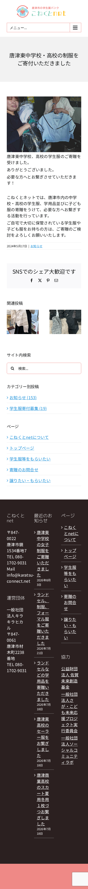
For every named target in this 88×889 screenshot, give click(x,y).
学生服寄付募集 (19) (28, 408)
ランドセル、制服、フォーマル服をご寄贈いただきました (43, 618)
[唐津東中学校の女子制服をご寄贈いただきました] (23, 313)
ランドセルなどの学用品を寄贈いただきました (43, 681)
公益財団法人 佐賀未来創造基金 (70, 678)
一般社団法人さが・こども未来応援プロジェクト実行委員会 (69, 712)
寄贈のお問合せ (23, 469)
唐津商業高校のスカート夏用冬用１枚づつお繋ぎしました (43, 799)
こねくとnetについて (29, 437)
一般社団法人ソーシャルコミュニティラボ (69, 750)
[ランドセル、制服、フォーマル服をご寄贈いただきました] (65, 313)
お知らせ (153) (23, 397)
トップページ (21, 448)
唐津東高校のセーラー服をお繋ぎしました (43, 737)
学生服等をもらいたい (30, 459)
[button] (10, 321)
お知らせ (36, 246)
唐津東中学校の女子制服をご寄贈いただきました (43, 553)
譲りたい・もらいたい (30, 480)
